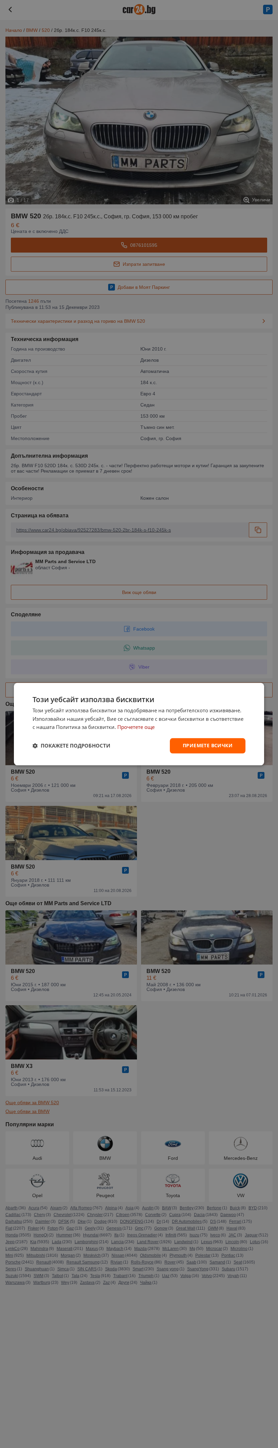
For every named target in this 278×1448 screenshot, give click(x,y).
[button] (71, 746)
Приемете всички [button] (208, 745)
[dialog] (139, 724)
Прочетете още (136, 727)
